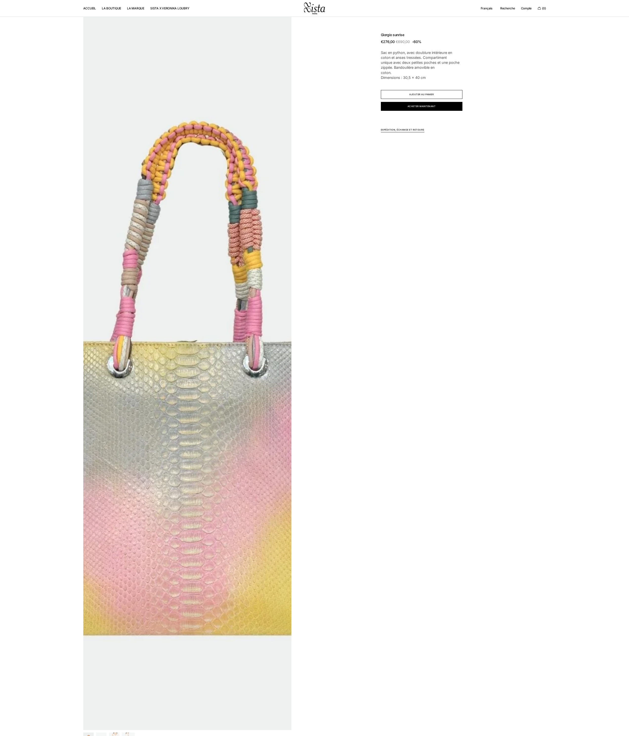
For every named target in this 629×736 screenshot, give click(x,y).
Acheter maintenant (422, 106)
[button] (486, 8)
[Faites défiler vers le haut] (621, 728)
